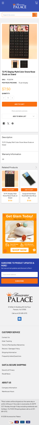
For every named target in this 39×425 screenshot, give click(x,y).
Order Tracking (7, 341)
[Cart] (36, 2)
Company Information (9, 388)
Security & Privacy (8, 370)
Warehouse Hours (8, 391)
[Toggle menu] (5, 5)
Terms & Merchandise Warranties (13, 345)
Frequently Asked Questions (11, 356)
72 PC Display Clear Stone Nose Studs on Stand (10, 196)
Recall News (6, 374)
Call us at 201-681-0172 (19, 313)
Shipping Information (9, 352)
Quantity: (6, 93)
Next (36, 167)
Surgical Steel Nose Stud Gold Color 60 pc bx (29, 196)
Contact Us (6, 337)
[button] (19, 233)
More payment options (19, 111)
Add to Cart (10, 190)
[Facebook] (4, 123)
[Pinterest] (12, 123)
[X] (8, 123)
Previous (33, 167)
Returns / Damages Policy (11, 349)
